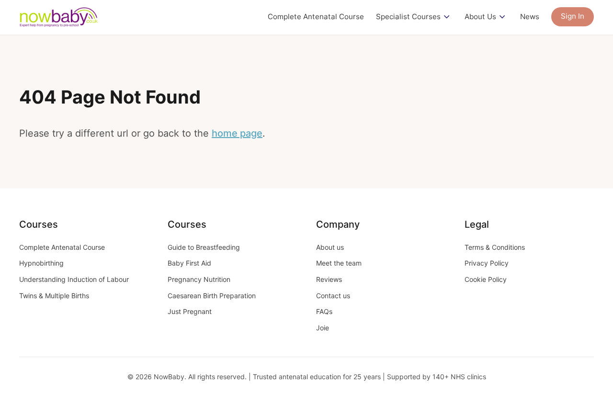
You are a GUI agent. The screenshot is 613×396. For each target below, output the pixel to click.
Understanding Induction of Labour (74, 279)
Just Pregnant (190, 311)
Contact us (333, 295)
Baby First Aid (189, 263)
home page (237, 133)
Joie (322, 328)
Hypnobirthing (41, 263)
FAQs (324, 311)
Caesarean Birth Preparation (212, 295)
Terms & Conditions (495, 247)
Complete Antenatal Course (316, 16)
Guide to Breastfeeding (204, 247)
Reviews (329, 279)
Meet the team (339, 263)
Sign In (572, 16)
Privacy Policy (487, 263)
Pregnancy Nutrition (199, 279)
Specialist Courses (408, 16)
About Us (480, 16)
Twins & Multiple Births (54, 295)
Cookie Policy (486, 279)
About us (330, 247)
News (529, 16)
